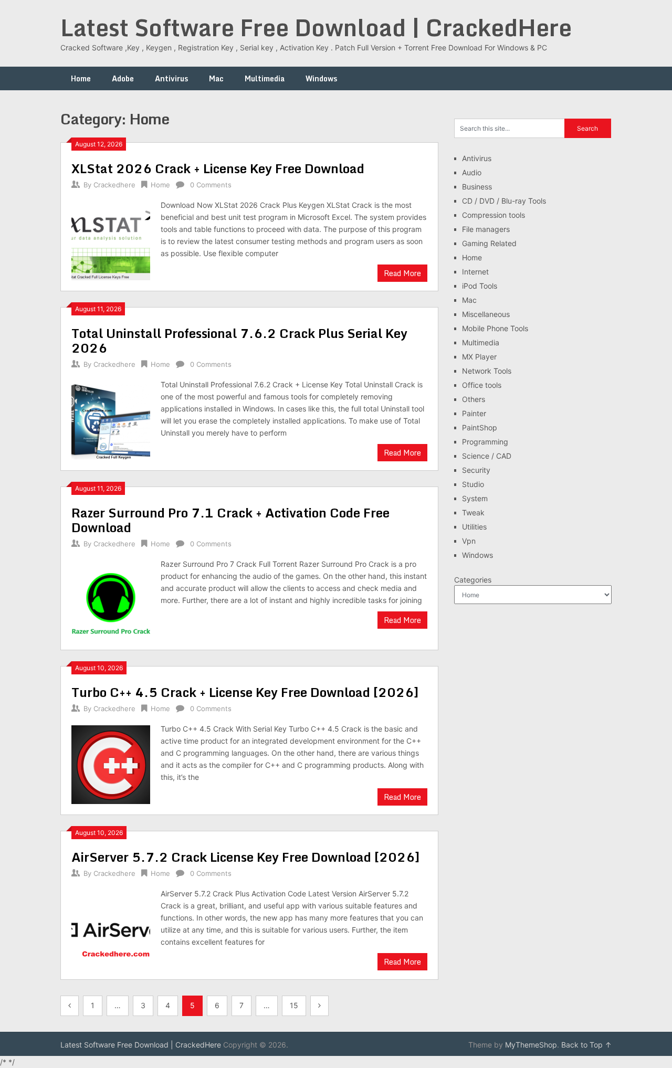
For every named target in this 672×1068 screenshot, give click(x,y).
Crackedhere (114, 185)
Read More (402, 273)
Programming (485, 441)
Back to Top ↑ (586, 1044)
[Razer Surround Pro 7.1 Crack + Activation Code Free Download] (110, 598)
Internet (475, 271)
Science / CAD (486, 455)
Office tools (481, 384)
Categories (472, 579)
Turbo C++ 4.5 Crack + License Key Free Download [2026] (245, 692)
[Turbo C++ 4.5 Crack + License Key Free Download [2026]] (110, 763)
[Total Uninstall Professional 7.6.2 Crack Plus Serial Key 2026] (110, 419)
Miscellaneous (486, 314)
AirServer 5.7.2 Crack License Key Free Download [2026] (245, 857)
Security (476, 470)
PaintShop (479, 427)
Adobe (123, 78)
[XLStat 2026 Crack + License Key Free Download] (110, 239)
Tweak (473, 512)
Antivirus (171, 78)
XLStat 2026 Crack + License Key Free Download (217, 168)
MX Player (479, 356)
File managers (486, 229)
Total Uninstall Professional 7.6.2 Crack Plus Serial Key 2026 (239, 340)
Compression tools (493, 214)
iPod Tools (479, 285)
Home (81, 78)
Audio (471, 172)
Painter (474, 413)
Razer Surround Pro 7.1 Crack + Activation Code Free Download (230, 519)
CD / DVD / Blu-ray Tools (504, 200)
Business (477, 186)
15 (294, 1005)
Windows (321, 78)
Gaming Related (489, 243)
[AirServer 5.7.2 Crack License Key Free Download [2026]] (110, 928)
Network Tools (486, 370)
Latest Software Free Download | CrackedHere (316, 27)
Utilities (474, 526)
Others (473, 399)
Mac (216, 78)
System (475, 498)
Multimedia (265, 78)
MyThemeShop (531, 1044)
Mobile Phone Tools (495, 328)
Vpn (469, 540)
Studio (473, 484)
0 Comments (211, 185)
